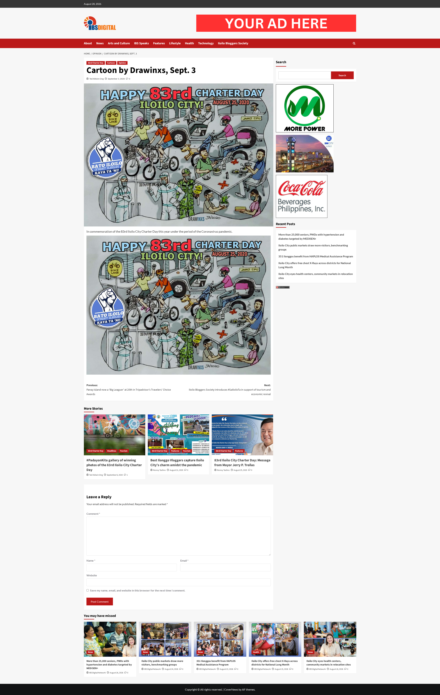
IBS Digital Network (97, 672)
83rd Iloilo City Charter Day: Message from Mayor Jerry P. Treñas (242, 463)
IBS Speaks (141, 43)
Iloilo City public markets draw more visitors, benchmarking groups (313, 247)
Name (90, 560)
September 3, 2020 (116, 78)
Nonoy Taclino (159, 470)
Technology (206, 43)
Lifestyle (175, 43)
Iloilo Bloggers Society (233, 43)
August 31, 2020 (176, 470)
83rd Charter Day (95, 62)
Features (159, 43)
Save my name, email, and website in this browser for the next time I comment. (137, 590)
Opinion (122, 62)
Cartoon (111, 62)
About (88, 43)
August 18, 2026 (336, 669)
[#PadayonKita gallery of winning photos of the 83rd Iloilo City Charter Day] (114, 434)
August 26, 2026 (116, 672)
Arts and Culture (119, 43)
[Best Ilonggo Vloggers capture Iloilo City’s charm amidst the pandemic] (178, 434)
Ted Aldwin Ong (96, 78)
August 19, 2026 (281, 669)
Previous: (128, 389)
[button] (354, 43)
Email (184, 560)
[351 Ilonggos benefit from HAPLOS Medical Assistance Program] (220, 639)
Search (281, 62)
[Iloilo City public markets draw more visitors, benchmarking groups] (165, 639)
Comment (93, 513)
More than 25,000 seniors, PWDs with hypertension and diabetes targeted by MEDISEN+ (311, 236)
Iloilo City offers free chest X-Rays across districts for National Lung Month (314, 265)
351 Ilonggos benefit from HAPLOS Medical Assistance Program (315, 256)
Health (189, 43)
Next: (230, 389)
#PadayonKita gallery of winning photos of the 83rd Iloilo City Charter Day (114, 465)
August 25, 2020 (240, 470)
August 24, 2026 (171, 669)
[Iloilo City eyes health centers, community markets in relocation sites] (330, 639)
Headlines (111, 450)
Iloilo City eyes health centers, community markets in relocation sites (315, 276)
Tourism (123, 450)
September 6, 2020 (115, 475)
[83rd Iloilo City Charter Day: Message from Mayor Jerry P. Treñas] (242, 434)
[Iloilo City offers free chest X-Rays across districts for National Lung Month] (275, 639)
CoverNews (231, 689)
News (100, 43)
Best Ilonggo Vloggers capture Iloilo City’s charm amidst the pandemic (177, 463)
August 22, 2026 (226, 669)
